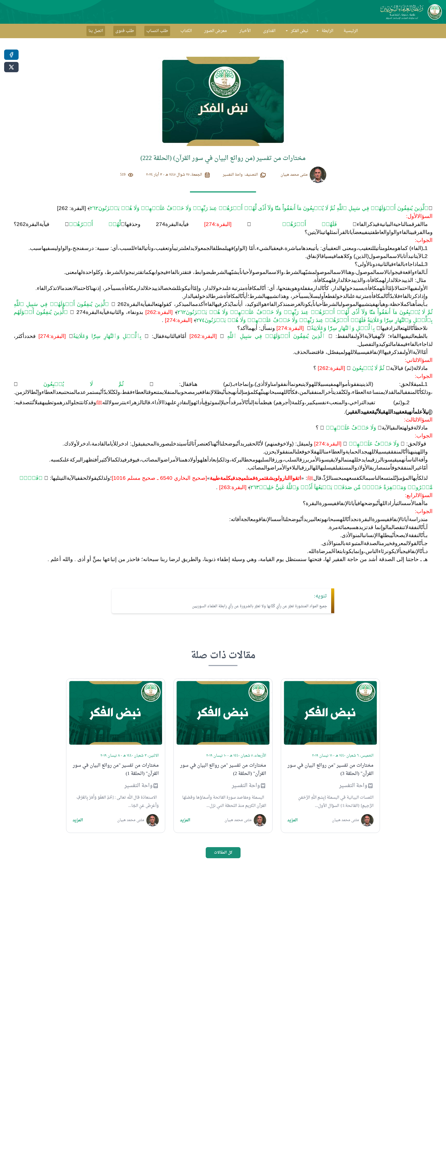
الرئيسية (351, 31)
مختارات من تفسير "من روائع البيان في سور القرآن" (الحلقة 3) (330, 769)
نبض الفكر (299, 31)
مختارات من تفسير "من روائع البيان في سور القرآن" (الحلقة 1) (116, 769)
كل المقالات (223, 852)
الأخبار (245, 31)
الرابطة (327, 31)
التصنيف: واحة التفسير (240, 175)
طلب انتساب (157, 31)
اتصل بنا (96, 31)
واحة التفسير (353, 785)
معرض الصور (215, 31)
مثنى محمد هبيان (294, 174)
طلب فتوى (124, 31)
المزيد (292, 820)
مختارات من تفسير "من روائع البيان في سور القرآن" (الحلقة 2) (223, 769)
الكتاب (186, 31)
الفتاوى (269, 31)
